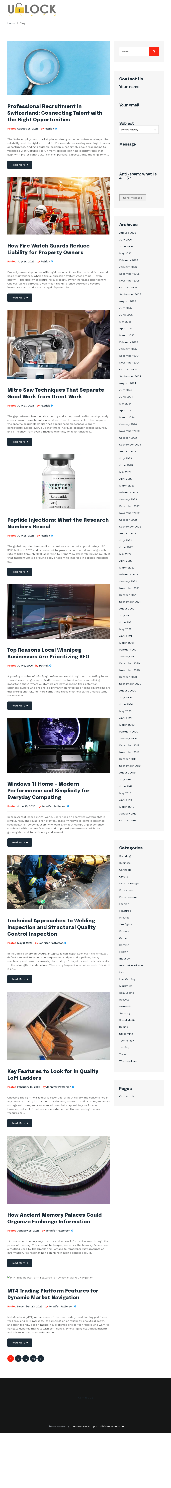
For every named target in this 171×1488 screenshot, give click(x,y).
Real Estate (126, 992)
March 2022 (126, 567)
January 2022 (128, 581)
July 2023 (125, 458)
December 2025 (129, 273)
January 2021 (127, 656)
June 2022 (126, 547)
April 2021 (125, 636)
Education (126, 890)
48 (33, 1358)
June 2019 (125, 786)
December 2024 (129, 355)
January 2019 (127, 813)
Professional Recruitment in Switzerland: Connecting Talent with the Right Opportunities (54, 113)
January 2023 (128, 499)
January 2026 (128, 266)
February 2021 (128, 649)
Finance (124, 917)
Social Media (127, 1020)
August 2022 (127, 533)
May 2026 (125, 253)
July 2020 (125, 697)
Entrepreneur (128, 897)
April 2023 (125, 478)
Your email (129, 105)
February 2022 (128, 574)
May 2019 (125, 793)
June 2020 (126, 704)
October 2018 (127, 820)
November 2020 (129, 670)
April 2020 (125, 718)
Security (124, 1013)
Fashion (124, 904)
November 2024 (129, 362)
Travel (123, 1054)
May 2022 (125, 554)
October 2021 (127, 594)
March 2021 (126, 642)
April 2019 (125, 800)
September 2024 (130, 376)
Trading (124, 1047)
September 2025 (130, 294)
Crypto (123, 876)
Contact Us (126, 1096)
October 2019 (127, 758)
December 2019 (129, 745)
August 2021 (127, 608)
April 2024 (125, 410)
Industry (124, 958)
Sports (123, 1026)
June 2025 (126, 314)
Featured (125, 910)
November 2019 (129, 752)
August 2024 (127, 383)
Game (123, 938)
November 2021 (129, 588)
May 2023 (125, 472)
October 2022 (128, 519)
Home (11, 23)
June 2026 (126, 246)
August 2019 (127, 772)
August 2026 (127, 232)
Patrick (49, 128)
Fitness (124, 931)
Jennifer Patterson (54, 806)
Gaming (124, 944)
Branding (125, 856)
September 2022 (130, 526)
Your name (129, 87)
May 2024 (125, 403)
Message (127, 144)
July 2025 (125, 308)
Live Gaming (127, 979)
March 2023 (126, 485)
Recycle (124, 999)
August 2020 (127, 690)
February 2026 (128, 260)
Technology (126, 1040)
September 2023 (130, 444)
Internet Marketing (131, 965)
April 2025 (125, 328)
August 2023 (127, 451)
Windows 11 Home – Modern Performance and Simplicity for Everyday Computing (48, 791)
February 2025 (128, 342)
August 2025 (127, 301)
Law (122, 972)
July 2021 (125, 615)
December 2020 (129, 663)
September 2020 (130, 683)
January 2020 (128, 738)
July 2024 (125, 390)
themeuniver (78, 1426)
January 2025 (128, 348)
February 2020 (128, 731)
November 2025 (129, 280)
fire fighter (126, 924)
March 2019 (126, 806)
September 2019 (130, 765)
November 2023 (129, 430)
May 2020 (125, 711)
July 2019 (125, 779)
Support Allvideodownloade (106, 1426)
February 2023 (128, 492)
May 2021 (125, 629)
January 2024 (128, 424)
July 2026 (125, 239)
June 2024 (126, 396)
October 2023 (128, 437)
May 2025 (125, 321)
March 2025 (126, 335)
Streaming (126, 1033)
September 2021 (130, 601)
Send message (132, 197)
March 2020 (127, 724)
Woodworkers (128, 1061)
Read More (19, 164)
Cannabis (125, 869)
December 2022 (129, 506)
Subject (126, 123)
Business (125, 862)
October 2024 (128, 369)
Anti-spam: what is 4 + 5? (138, 176)
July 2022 (125, 540)
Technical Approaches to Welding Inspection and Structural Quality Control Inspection (51, 927)
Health (123, 951)
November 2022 (129, 512)
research (125, 1006)
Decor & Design (129, 883)
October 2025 (128, 287)
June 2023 (126, 465)
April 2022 (125, 560)
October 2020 (128, 676)
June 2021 (125, 622)
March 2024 (127, 417)
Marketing (125, 986)
